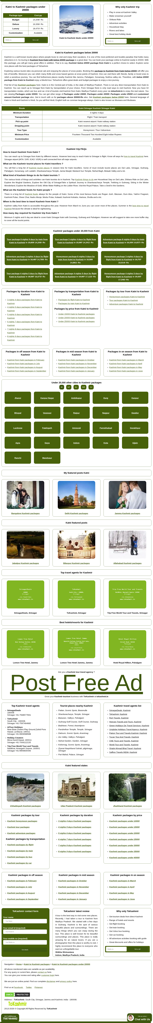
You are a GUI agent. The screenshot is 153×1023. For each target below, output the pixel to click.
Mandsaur (47, 458)
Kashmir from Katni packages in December (77, 367)
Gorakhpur (135, 428)
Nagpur (105, 413)
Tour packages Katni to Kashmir (123, 300)
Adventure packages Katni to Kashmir (126, 304)
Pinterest (38, 987)
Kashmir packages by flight (20, 845)
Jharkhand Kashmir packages (127, 806)
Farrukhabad (106, 428)
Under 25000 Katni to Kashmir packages (76, 321)
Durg (105, 398)
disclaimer (50, 981)
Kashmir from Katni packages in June (126, 371)
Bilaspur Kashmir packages (76, 563)
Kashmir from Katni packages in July (23, 364)
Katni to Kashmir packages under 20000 (71, 964)
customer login (47, 975)
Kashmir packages (27, 85)
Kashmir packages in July (19, 887)
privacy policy (66, 981)
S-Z (91, 387)
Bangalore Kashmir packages (25, 513)
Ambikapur (76, 398)
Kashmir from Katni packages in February (25, 360)
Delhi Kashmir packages (76, 513)
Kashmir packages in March (122, 881)
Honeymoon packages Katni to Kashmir (127, 297)
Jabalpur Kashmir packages (25, 563)
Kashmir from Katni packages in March (126, 360)
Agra (18, 443)
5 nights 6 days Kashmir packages (74, 833)
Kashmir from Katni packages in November (77, 364)
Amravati (76, 428)
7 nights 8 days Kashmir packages (74, 845)
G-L (76, 387)
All (62, 387)
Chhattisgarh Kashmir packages (25, 806)
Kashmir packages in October (72, 881)
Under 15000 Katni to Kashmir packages (76, 314)
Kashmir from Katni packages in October (76, 360)
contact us (42, 972)
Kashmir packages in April (121, 887)
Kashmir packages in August (21, 893)
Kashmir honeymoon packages (22, 821)
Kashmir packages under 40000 (124, 858)
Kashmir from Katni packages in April (125, 364)
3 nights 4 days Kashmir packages (74, 821)
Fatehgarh (47, 428)
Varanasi (47, 413)
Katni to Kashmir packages (37, 964)
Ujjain (135, 443)
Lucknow (17, 428)
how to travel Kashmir (133, 156)
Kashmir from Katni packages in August (24, 367)
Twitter (29, 987)
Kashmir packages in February (22, 881)
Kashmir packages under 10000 (124, 821)
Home (19, 964)
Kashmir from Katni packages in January (76, 371)
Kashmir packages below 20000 (108, 97)
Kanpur (135, 398)
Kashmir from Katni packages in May (125, 367)
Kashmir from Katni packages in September (26, 371)
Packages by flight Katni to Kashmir (74, 300)
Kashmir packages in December (73, 893)
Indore (76, 443)
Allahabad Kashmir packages (127, 563)
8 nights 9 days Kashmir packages (74, 851)
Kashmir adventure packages (21, 833)
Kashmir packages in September (22, 899)
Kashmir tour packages (18, 827)
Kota (106, 443)
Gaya (47, 443)
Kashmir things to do (84, 179)
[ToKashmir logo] (17, 1006)
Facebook (18, 987)
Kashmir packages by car (19, 863)
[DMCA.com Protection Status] (17, 996)
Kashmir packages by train (20, 851)
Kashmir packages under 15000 (124, 827)
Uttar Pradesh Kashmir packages (76, 806)
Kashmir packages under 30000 (124, 845)
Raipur (76, 413)
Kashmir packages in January (72, 899)
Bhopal (17, 413)
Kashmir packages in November (73, 887)
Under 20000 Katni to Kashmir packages (76, 318)
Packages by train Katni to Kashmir (74, 303)
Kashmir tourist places (39, 168)
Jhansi (18, 398)
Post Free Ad (76, 683)
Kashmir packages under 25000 (124, 839)
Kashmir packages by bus (19, 857)
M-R (83, 387)
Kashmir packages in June (122, 899)
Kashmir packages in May (121, 893)
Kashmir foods (31, 194)
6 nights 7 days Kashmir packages (74, 839)
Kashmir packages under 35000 (124, 851)
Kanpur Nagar (47, 398)
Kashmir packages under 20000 (124, 833)
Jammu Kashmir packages (127, 513)
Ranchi (17, 458)
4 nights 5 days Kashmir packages (74, 827)
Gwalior (135, 413)
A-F (69, 387)
